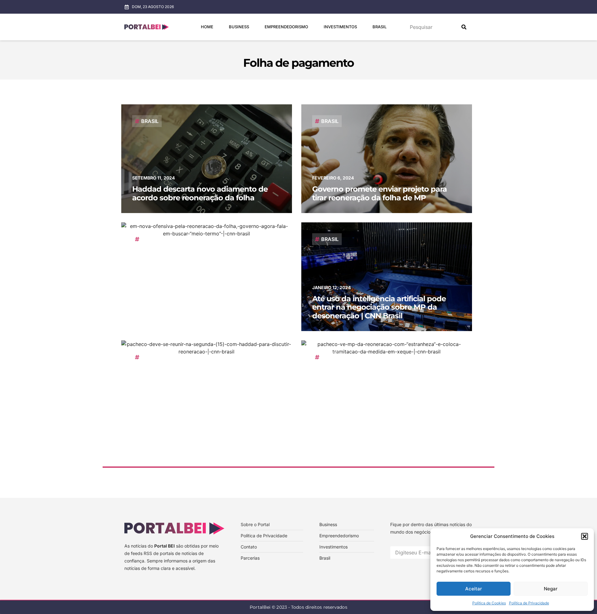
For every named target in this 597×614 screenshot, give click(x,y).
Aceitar (473, 589)
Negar (551, 589)
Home (207, 26)
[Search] (464, 27)
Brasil (379, 26)
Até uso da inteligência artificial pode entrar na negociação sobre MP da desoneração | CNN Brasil (379, 307)
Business (239, 26)
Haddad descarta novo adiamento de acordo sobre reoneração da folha (200, 193)
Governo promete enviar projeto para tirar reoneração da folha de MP (379, 193)
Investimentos (340, 26)
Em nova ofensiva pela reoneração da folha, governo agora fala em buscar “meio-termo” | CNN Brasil (199, 307)
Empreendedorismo (286, 26)
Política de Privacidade (529, 603)
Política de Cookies (489, 603)
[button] (584, 536)
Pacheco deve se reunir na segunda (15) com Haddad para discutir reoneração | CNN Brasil (203, 425)
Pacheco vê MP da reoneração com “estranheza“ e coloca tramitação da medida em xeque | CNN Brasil (377, 425)
